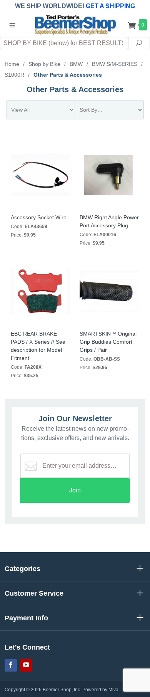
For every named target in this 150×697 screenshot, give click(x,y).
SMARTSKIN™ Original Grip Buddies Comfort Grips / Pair (108, 342)
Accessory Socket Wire (39, 217)
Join (75, 490)
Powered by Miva (100, 689)
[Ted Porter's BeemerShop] (75, 24)
